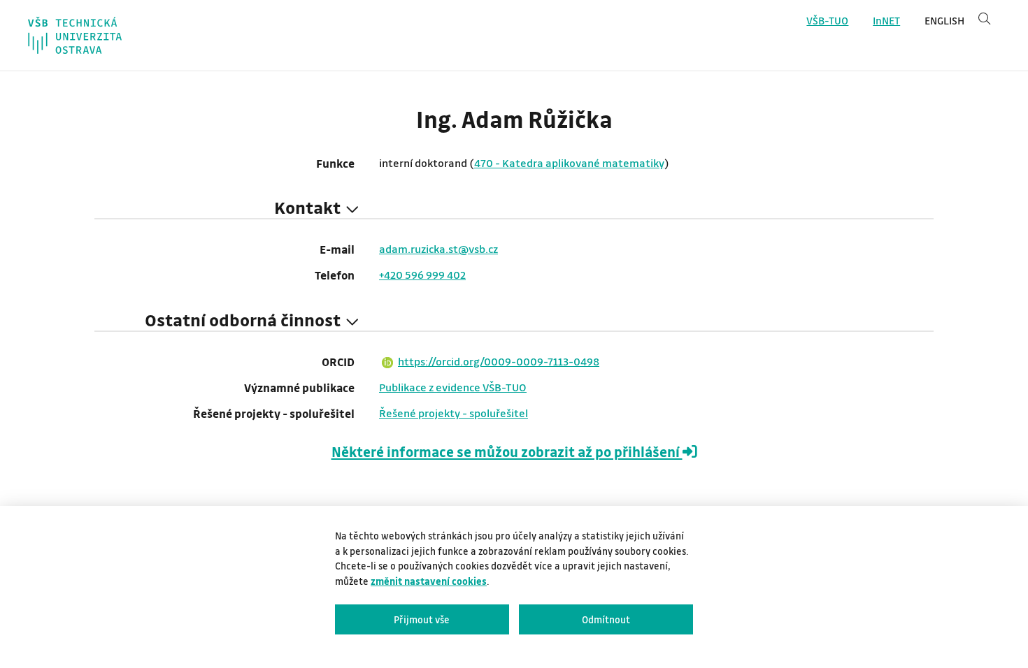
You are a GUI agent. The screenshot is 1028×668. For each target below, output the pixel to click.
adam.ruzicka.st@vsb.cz (438, 249)
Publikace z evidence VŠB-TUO (453, 387)
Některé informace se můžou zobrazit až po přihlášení (507, 451)
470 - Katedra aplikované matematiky (569, 163)
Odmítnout (606, 619)
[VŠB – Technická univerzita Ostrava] (75, 35)
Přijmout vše (422, 619)
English (944, 20)
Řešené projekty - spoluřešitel (453, 413)
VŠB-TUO (827, 20)
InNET (886, 20)
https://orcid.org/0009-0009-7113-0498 (498, 361)
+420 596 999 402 (422, 275)
